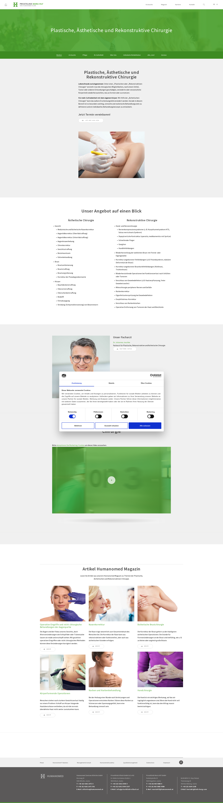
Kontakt (192, 4)
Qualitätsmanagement (130, 763)
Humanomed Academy (107, 763)
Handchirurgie (145, 690)
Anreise (164, 55)
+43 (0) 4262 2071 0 (86, 784)
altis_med (151, 55)
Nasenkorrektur (97, 624)
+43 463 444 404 (92, 120)
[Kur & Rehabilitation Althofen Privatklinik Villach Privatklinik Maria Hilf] (5, 4)
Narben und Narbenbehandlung (105, 690)
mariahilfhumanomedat (162, 789)
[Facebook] (181, 762)
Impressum (166, 763)
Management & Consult (84, 763)
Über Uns (113, 55)
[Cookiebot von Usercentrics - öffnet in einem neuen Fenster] (151, 375)
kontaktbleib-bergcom (197, 789)
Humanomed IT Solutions (60, 763)
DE (214, 4)
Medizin (59, 55)
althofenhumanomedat (92, 789)
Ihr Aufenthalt (98, 55)
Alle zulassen (145, 426)
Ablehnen (78, 426)
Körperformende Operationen (55, 693)
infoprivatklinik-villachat (127, 789)
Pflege (85, 55)
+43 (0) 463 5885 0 (155, 784)
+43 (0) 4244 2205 (189, 787)
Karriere (178, 4)
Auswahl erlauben (111, 426)
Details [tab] (111, 383)
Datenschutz (150, 763)
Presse (42, 763)
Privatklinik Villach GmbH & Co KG (122, 775)
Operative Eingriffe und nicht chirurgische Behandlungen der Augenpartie (61, 625)
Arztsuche (149, 4)
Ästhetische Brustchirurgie (151, 624)
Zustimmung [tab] (77, 383)
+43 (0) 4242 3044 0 (120, 784)
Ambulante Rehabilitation (132, 55)
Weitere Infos (126, 349)
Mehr (48, 649)
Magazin (164, 4)
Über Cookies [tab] (146, 383)
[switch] (98, 416)
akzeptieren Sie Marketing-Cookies (71, 445)
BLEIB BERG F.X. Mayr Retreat (190, 778)
